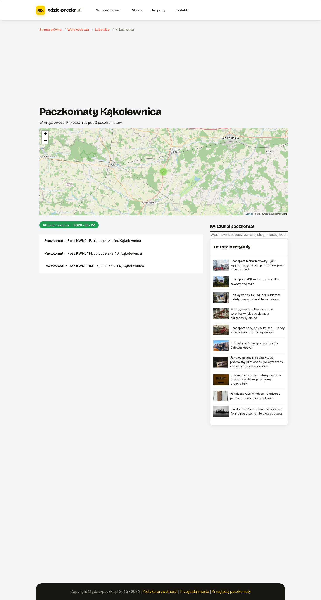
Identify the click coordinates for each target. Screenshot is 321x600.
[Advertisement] (163, 70)
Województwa (78, 30)
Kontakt (180, 10)
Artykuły (159, 10)
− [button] (45, 140)
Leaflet (249, 213)
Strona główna (50, 30)
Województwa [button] (108, 10)
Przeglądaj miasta (194, 591)
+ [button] (45, 134)
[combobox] (249, 234)
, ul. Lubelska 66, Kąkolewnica (93, 240)
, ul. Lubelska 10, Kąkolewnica (93, 253)
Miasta (137, 10)
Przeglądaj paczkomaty (231, 591)
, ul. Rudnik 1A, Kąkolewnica (94, 266)
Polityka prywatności (160, 591)
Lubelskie (102, 30)
